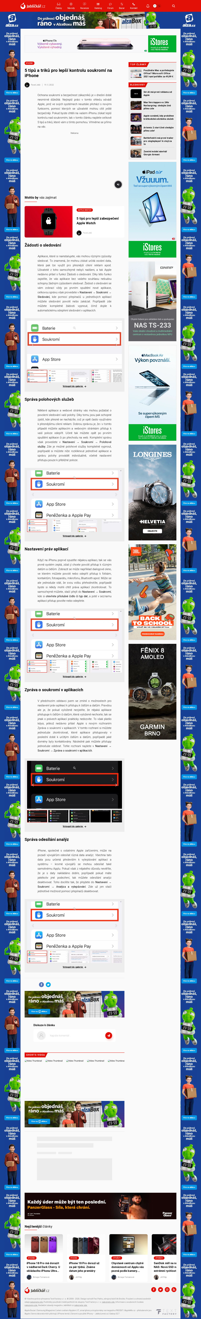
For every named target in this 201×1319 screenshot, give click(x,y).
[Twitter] (160, 1289)
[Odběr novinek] (148, 6)
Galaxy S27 (114, 1314)
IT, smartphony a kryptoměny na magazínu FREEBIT (100, 1310)
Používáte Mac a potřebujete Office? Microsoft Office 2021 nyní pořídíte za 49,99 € (159, 73)
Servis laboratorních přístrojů (44, 1314)
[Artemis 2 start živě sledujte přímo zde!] (136, 129)
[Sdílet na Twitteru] (47, 984)
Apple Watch (84, 210)
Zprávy (116, 1258)
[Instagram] (167, 1289)
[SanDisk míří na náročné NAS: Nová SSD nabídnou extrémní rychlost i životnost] (171, 1244)
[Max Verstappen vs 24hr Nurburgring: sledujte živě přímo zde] (136, 105)
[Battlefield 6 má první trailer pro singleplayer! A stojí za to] (136, 141)
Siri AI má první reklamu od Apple (158, 93)
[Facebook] (153, 1289)
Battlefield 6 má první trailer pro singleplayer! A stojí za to (158, 141)
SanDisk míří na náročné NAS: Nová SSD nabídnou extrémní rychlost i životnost (170, 1267)
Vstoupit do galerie (73, 386)
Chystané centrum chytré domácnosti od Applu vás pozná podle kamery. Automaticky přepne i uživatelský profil (127, 1267)
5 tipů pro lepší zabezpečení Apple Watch (98, 221)
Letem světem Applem (66, 1310)
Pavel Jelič (35, 85)
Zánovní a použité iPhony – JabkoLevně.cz (89, 1314)
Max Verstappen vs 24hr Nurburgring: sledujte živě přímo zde (157, 105)
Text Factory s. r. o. (58, 1299)
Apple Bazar (30, 1310)
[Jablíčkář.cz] (33, 6)
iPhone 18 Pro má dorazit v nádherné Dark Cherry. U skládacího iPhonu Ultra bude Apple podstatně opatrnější (43, 1267)
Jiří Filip (78, 1277)
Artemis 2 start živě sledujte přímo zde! (159, 129)
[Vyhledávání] (173, 6)
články (38, 1226)
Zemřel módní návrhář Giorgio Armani (155, 153)
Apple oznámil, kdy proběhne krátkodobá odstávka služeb (159, 117)
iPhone (29, 63)
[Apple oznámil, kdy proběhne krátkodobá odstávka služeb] (136, 117)
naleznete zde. (36, 1302)
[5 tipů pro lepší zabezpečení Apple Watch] (48, 222)
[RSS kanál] (173, 1289)
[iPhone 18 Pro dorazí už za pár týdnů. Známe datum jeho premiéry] (86, 1244)
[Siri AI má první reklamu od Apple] (136, 93)
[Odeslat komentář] (108, 1035)
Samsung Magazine (46, 1310)
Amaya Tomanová (41, 1277)
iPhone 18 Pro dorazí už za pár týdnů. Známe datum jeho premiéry (84, 1267)
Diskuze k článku (44, 1025)
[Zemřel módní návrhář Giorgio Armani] (136, 153)
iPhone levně (63, 1314)
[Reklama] (12, 20)
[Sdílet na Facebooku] (41, 984)
